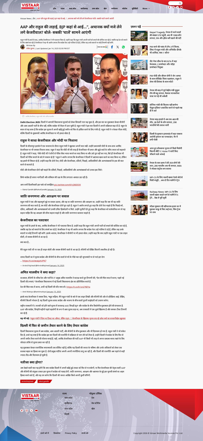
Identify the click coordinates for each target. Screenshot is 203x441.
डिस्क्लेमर (56, 433)
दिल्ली (66, 414)
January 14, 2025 (57, 265)
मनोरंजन (114, 8)
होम (54, 8)
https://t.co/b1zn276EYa (78, 286)
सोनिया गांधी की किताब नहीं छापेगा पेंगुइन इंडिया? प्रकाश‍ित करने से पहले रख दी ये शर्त (166, 107)
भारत (63, 8)
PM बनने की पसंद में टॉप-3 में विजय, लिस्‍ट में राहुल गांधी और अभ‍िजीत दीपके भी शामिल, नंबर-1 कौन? (165, 49)
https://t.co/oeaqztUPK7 (34, 260)
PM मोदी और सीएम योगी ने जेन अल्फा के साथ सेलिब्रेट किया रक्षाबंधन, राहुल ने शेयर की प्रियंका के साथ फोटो (165, 78)
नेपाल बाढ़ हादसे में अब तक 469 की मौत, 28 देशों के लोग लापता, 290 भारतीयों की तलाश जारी (164, 122)
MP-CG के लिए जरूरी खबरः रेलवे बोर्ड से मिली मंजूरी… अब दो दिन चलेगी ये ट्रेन (166, 179)
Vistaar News (25, 18)
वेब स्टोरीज (95, 403)
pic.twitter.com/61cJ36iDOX (67, 184)
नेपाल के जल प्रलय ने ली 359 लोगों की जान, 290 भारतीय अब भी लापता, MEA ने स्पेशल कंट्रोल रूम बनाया (166, 165)
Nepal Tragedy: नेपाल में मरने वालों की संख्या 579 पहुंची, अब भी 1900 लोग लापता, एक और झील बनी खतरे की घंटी (165, 35)
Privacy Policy (71, 433)
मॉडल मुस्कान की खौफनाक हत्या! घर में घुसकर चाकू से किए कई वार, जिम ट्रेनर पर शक (165, 209)
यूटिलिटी (135, 8)
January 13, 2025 (55, 189)
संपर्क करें (85, 433)
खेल (105, 8)
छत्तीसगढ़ (84, 8)
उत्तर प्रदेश (95, 8)
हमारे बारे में (45, 433)
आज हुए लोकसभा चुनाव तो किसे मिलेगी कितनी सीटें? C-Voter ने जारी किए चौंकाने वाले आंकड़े (166, 151)
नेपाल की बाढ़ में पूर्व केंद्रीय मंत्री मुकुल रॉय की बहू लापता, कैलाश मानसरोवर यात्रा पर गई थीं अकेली (164, 93)
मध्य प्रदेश (72, 8)
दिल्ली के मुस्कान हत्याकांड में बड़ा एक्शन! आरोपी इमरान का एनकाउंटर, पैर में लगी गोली (166, 136)
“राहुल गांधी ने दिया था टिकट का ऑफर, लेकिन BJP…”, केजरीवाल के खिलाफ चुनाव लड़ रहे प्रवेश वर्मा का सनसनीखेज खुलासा (78, 318)
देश (34, 18)
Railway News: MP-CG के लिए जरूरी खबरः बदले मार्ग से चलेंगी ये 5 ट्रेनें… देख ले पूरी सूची (164, 194)
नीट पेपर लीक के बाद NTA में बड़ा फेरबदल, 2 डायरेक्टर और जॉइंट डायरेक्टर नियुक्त (163, 64)
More (145, 8)
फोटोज (124, 8)
